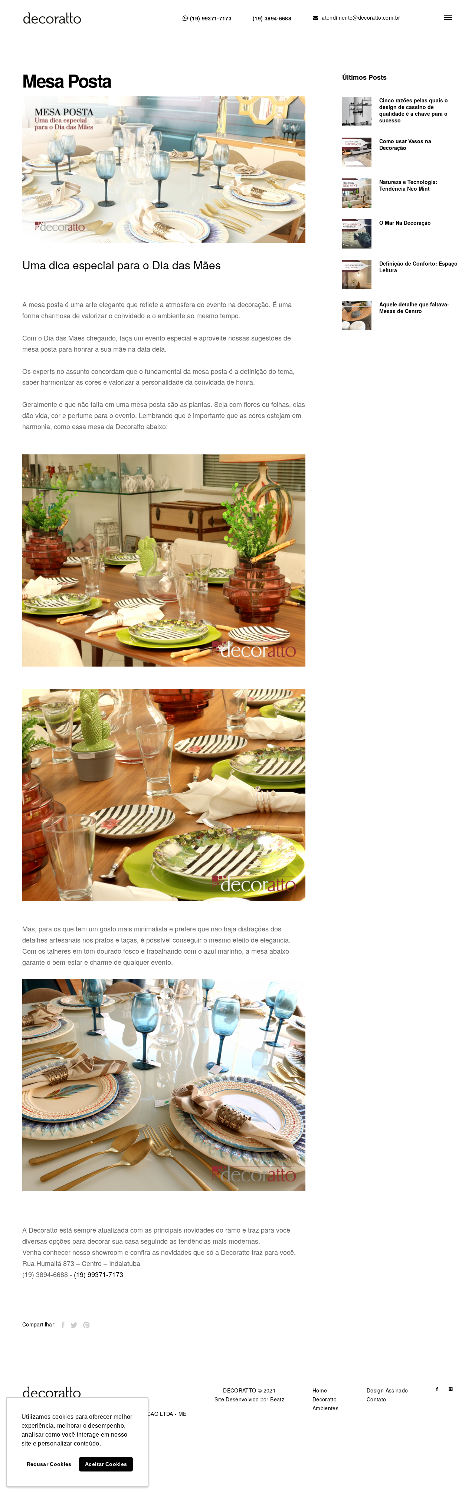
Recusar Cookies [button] (49, 1464)
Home (319, 1390)
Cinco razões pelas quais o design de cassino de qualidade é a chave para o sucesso (413, 110)
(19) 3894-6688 (272, 18)
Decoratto (324, 1399)
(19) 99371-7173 (210, 18)
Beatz (277, 1399)
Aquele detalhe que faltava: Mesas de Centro (414, 307)
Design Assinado (387, 1390)
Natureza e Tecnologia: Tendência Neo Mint (408, 185)
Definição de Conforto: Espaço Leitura (418, 266)
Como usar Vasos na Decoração (405, 144)
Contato (376, 1399)
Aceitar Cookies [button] (106, 1464)
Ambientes (325, 1408)
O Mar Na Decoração (405, 222)
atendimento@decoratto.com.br (361, 17)
